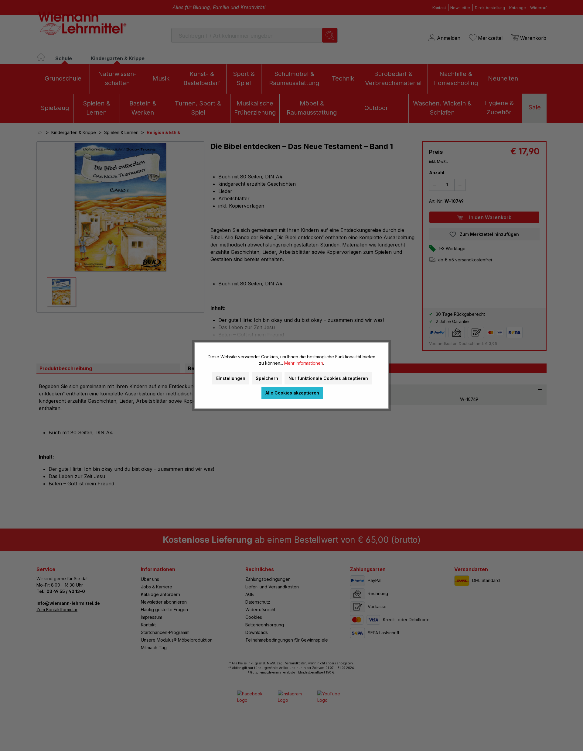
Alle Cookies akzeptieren (292, 392)
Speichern (267, 378)
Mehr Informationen (303, 363)
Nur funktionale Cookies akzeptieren (328, 378)
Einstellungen (230, 378)
